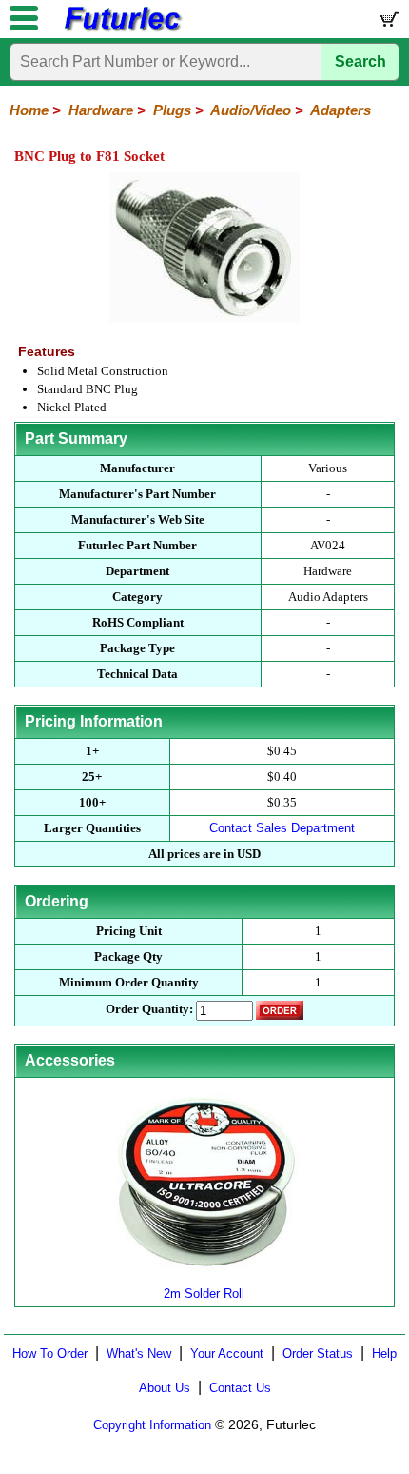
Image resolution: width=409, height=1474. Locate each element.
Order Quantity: (149, 1009)
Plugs (172, 110)
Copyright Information (152, 1425)
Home (29, 110)
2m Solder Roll (204, 1293)
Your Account (226, 1353)
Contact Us (240, 1388)
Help (384, 1353)
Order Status (317, 1353)
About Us (164, 1388)
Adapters (340, 110)
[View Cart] (388, 23)
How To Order (50, 1353)
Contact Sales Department (282, 828)
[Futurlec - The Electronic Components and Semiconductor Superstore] (121, 29)
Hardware (100, 110)
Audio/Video (250, 110)
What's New (139, 1353)
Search (360, 61)
